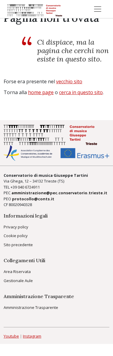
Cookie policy (16, 235)
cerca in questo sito (81, 92)
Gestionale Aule (18, 280)
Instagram (32, 336)
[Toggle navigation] (97, 9)
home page (41, 92)
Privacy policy (16, 227)
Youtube (11, 336)
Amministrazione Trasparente (31, 307)
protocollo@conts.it (33, 199)
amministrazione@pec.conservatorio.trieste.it (59, 192)
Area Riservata (17, 271)
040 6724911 (29, 187)
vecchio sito (69, 81)
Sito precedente (18, 244)
